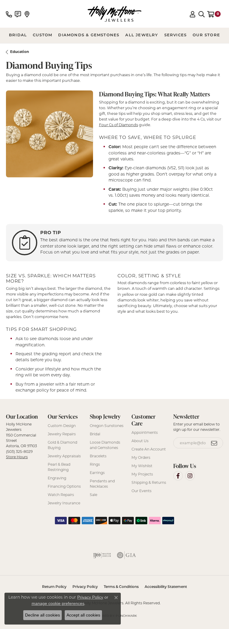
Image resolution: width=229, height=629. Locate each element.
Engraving (57, 478)
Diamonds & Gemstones (88, 35)
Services (175, 35)
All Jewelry (141, 35)
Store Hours (17, 457)
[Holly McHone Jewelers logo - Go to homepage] (114, 14)
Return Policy (54, 587)
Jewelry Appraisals (64, 456)
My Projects (142, 474)
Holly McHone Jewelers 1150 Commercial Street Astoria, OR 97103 (21, 440)
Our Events (141, 491)
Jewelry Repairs (62, 434)
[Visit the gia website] (126, 555)
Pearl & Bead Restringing (59, 467)
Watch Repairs (61, 494)
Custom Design (62, 425)
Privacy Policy (85, 587)
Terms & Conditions (121, 587)
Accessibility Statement (166, 587)
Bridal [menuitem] (95, 434)
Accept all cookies (83, 615)
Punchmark (126, 616)
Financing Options (64, 486)
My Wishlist (141, 466)
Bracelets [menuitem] (98, 456)
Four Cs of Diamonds (118, 125)
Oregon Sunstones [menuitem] (106, 425)
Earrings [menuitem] (97, 472)
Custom (42, 35)
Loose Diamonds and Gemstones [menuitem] (105, 445)
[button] (193, 14)
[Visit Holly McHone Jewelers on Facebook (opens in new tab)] (178, 476)
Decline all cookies (42, 615)
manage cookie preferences (58, 603)
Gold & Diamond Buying (62, 445)
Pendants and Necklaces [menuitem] (102, 484)
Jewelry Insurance (64, 503)
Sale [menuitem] (93, 494)
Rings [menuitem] (95, 464)
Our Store (206, 35)
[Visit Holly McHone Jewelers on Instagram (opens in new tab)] (190, 476)
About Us (139, 441)
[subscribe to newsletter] (214, 443)
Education (19, 51)
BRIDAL (18, 35)
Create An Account (148, 449)
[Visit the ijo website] (102, 555)
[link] (9, 14)
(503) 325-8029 (19, 451)
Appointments (144, 432)
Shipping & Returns (148, 482)
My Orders (140, 457)
